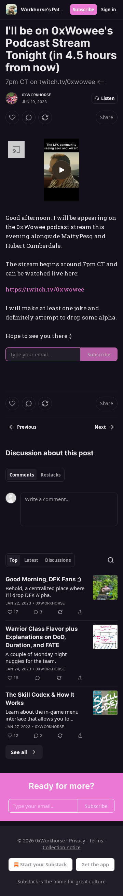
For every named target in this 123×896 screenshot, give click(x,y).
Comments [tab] (22, 475)
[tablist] (35, 475)
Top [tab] (13, 560)
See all (19, 752)
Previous (26, 427)
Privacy (77, 840)
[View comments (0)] (29, 117)
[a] (61, 170)
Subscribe (83, 9)
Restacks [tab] (50, 475)
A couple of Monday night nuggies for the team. (36, 657)
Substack (27, 881)
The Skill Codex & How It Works (39, 698)
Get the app (95, 864)
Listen (108, 98)
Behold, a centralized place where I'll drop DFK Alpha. (44, 591)
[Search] (111, 560)
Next (100, 427)
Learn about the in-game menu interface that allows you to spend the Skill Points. (42, 715)
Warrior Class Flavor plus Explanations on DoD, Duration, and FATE (41, 637)
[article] (61, 595)
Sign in (108, 9)
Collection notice (62, 847)
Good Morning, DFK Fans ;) (43, 579)
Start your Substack (43, 864)
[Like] (12, 117)
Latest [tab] (31, 560)
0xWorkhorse (36, 95)
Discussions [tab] (58, 560)
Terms (96, 840)
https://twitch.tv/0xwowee (44, 289)
